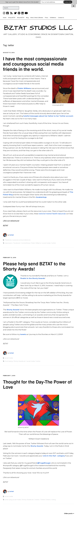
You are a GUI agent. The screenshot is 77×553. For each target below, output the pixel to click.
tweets (23, 334)
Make (27, 548)
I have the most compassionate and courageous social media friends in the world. (35, 63)
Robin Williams (24, 88)
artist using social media (13, 499)
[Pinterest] (19, 13)
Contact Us (61, 17)
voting (53, 499)
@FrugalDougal (43, 463)
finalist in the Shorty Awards (32, 278)
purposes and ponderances (21, 240)
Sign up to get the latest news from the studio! (22, 2)
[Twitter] (15, 13)
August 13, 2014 (9, 52)
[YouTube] (26, 13)
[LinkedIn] (22, 13)
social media (46, 243)
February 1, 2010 (9, 375)
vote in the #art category (54, 456)
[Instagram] (4, 13)
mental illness (25, 243)
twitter (53, 243)
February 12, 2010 (9, 257)
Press (46, 17)
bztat (12, 235)
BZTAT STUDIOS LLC (38, 28)
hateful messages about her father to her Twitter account (48, 116)
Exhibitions (53, 17)
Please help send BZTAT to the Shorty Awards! (34, 266)
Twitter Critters (45, 499)
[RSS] (11, 13)
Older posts (68, 513)
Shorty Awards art (19, 361)
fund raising (9, 361)
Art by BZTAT (11, 17)
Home (4, 17)
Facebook (16, 243)
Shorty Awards (13, 310)
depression (8, 243)
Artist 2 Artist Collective (36, 17)
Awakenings (41, 197)
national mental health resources (52, 214)
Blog (27, 17)
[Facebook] (7, 13)
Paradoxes (8, 240)
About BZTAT (20, 17)
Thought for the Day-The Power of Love (37, 384)
